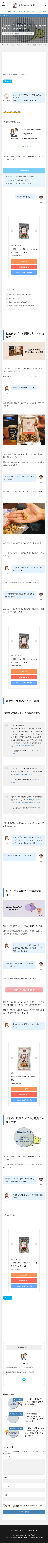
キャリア (26, 11)
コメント (6, 1457)
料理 (20, 11)
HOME (6, 45)
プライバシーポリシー (18, 1530)
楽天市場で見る (24, 267)
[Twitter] (7, 81)
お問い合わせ (33, 1530)
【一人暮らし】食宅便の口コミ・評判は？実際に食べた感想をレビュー (34, 1401)
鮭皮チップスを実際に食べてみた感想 (18, 294)
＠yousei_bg (27, 146)
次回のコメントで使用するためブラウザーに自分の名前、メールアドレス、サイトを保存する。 (23, 1506)
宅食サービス (18, 1399)
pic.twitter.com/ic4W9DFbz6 (24, 746)
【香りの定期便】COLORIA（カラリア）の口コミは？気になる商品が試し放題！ (34, 1417)
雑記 (44, 11)
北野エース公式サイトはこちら (25, 990)
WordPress (39, 1537)
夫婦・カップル (36, 11)
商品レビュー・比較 (23, 34)
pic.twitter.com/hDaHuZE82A (29, 803)
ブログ (15, 11)
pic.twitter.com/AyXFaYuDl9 (22, 774)
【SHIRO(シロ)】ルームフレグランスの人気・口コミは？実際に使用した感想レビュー (34, 1432)
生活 (9, 11)
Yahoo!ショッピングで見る (24, 273)
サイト (5, 1495)
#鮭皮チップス (35, 800)
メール (6, 1486)
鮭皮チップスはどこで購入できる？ (18, 302)
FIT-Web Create (21, 1537)
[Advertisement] (24, 61)
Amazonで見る (24, 261)
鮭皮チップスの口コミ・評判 (16, 298)
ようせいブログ (30, 1535)
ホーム (4, 11)
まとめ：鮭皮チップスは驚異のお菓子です (20, 306)
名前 (5, 1477)
